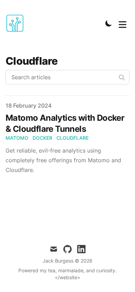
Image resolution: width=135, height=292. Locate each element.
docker (42, 138)
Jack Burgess (58, 261)
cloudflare (72, 138)
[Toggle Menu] (122, 23)
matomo (17, 138)
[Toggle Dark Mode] (108, 23)
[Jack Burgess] (17, 23)
